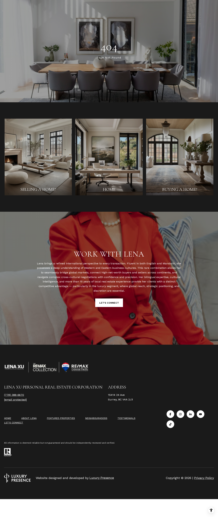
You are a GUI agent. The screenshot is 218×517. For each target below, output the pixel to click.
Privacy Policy (204, 478)
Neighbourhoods (96, 418)
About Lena (29, 418)
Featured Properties (61, 418)
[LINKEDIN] (190, 414)
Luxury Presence (101, 477)
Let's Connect (13, 422)
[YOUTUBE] (200, 414)
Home (7, 418)
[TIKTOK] (170, 424)
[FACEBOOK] (170, 414)
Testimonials (126, 418)
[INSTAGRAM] (180, 414)
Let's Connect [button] (109, 302)
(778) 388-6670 (14, 394)
